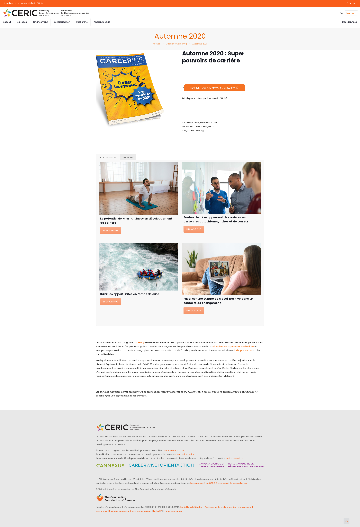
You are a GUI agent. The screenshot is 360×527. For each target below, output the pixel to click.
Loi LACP (157, 510)
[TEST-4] (130, 89)
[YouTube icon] (350, 3)
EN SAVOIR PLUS (110, 230)
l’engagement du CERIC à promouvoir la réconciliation (218, 483)
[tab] (108, 157)
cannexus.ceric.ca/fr (173, 450)
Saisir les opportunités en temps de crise (129, 294)
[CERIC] (46, 13)
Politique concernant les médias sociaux (130, 510)
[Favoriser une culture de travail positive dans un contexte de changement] (221, 269)
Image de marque (173, 510)
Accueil (156, 43)
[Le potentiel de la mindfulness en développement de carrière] (138, 188)
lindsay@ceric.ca (243, 350)
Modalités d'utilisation (191, 507)
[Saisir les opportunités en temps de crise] (138, 267)
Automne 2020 (199, 43)
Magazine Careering (176, 43)
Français (350, 13)
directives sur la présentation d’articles (233, 346)
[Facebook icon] (347, 3)
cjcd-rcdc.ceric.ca (235, 458)
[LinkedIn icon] (354, 3)
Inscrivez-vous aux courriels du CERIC (23, 3)
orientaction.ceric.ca (185, 454)
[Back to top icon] (346, 521)
